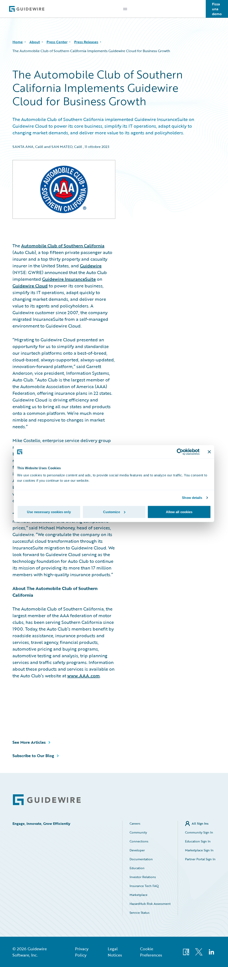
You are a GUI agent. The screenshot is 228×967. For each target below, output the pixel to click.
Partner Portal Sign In (200, 859)
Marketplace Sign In (199, 850)
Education (137, 868)
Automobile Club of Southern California (62, 245)
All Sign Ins (200, 823)
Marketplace (138, 894)
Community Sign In (199, 832)
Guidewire (91, 265)
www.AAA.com (83, 675)
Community (138, 832)
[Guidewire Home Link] (46, 799)
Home (17, 42)
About (34, 42)
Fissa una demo (217, 8)
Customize (111, 512)
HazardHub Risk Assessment (150, 903)
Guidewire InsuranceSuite (69, 279)
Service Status (139, 912)
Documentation (141, 859)
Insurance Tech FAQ (144, 885)
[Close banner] (209, 451)
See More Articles (29, 742)
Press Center (57, 42)
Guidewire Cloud (30, 285)
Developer (137, 850)
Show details (192, 498)
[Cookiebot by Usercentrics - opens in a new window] (180, 452)
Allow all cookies (179, 512)
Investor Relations (143, 877)
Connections (139, 841)
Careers (135, 823)
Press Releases (86, 42)
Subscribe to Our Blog (33, 755)
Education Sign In (198, 841)
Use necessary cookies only (49, 512)
